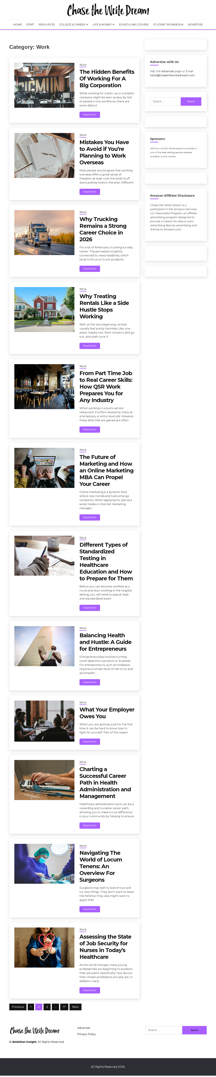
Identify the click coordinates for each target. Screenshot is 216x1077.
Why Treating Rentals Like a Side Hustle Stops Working (104, 306)
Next (75, 1006)
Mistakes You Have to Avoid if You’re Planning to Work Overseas (104, 152)
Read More (89, 114)
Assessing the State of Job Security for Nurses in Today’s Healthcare (105, 946)
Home (17, 24)
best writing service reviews (177, 152)
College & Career (72, 24)
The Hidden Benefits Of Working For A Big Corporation (106, 79)
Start (30, 24)
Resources (47, 24)
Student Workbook (168, 24)
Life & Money (102, 24)
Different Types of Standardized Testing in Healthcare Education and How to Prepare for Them (106, 561)
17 (64, 1006)
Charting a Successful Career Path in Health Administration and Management (105, 782)
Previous (18, 1006)
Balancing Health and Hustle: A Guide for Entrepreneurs (105, 642)
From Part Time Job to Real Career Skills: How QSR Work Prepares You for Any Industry (105, 386)
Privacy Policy (86, 1034)
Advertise (195, 24)
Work (82, 64)
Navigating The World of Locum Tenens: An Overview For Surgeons (100, 866)
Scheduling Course (134, 24)
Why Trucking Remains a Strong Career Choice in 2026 (102, 229)
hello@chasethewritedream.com (172, 75)
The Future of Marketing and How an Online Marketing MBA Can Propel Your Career (106, 470)
